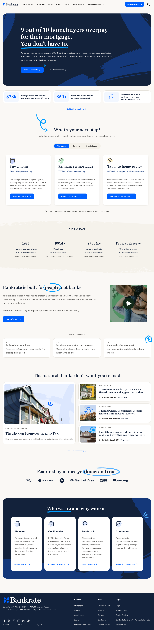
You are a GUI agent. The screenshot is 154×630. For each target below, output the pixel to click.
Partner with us (103, 625)
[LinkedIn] (18, 620)
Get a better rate (30, 70)
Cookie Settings (122, 615)
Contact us (102, 620)
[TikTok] (28, 620)
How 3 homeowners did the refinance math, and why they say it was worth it (121, 433)
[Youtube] (23, 620)
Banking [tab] (76, 146)
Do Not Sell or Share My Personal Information (133, 620)
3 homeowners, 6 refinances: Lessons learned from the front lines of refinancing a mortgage (120, 413)
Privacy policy (121, 610)
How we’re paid (12, 319)
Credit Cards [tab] (91, 146)
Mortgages (78, 606)
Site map (101, 610)
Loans (76, 620)
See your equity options (120, 196)
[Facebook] (4, 620)
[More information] (48, 93)
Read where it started (57, 564)
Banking (77, 610)
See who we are (21, 564)
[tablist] (77, 146)
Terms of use (121, 625)
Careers (101, 615)
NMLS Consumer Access (39, 607)
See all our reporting (75, 451)
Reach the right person (125, 564)
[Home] (10, 4)
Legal (118, 606)
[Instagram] (14, 620)
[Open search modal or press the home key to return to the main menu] (148, 4)
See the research (56, 70)
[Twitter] (9, 620)
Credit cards (79, 615)
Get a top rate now (20, 196)
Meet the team (88, 564)
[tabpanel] (77, 180)
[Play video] (128, 303)
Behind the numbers (75, 109)
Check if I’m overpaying (71, 196)
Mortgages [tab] (61, 146)
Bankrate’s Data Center (83, 625)
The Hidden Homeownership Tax (32, 433)
